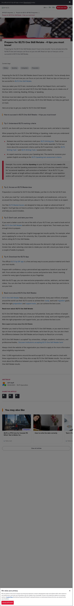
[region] (36, 597)
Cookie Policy (9, 597)
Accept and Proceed (7, 602)
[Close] (70, 591)
